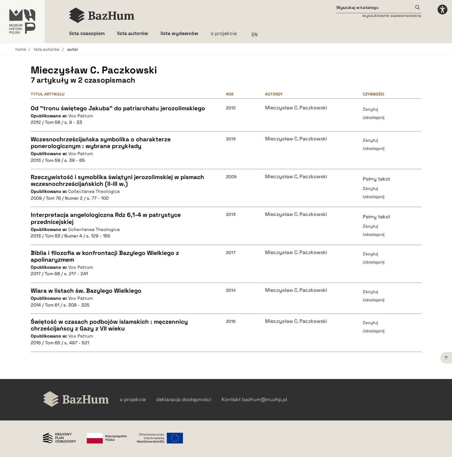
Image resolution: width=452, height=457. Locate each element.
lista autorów (47, 49)
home (20, 49)
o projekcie (224, 33)
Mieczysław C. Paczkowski (296, 108)
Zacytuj (370, 109)
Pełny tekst (376, 179)
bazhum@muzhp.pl (264, 399)
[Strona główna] (102, 15)
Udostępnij (373, 117)
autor (72, 49)
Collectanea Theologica (94, 191)
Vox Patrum (80, 116)
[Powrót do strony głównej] (76, 399)
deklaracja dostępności (183, 399)
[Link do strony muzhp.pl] (22, 21)
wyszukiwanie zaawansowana (391, 15)
